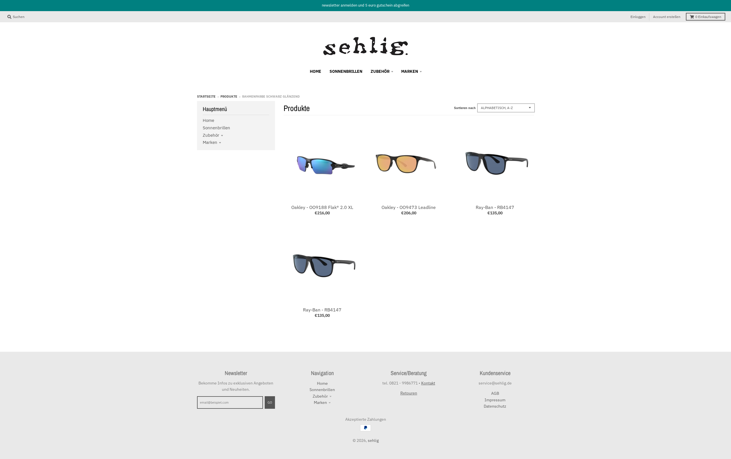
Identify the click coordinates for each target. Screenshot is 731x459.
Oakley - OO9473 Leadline (408, 207)
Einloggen (638, 17)
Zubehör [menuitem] (380, 71)
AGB (495, 393)
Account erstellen (666, 17)
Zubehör (211, 135)
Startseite (206, 96)
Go (270, 402)
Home (208, 120)
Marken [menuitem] (409, 71)
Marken (210, 142)
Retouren (408, 393)
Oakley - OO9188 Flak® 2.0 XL (322, 207)
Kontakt (428, 383)
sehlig (373, 440)
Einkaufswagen (708, 17)
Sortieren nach (465, 108)
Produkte (228, 96)
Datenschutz (495, 406)
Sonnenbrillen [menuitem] (346, 71)
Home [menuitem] (315, 71)
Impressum (495, 399)
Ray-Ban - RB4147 (495, 207)
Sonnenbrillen (216, 127)
